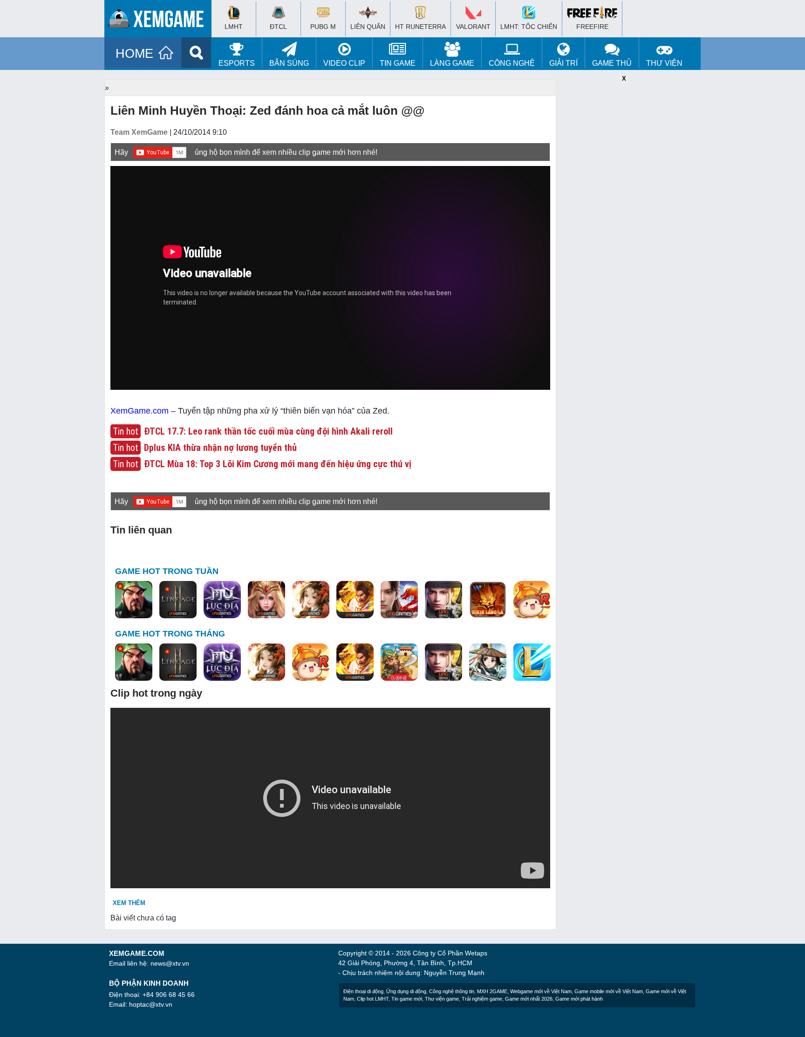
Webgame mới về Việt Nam (541, 991)
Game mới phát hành (579, 999)
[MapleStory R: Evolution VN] (532, 600)
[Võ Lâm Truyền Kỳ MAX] (443, 600)
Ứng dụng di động (406, 991)
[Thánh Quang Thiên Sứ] (266, 600)
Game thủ (612, 63)
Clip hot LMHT (373, 999)
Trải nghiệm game (482, 999)
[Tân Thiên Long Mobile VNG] (355, 600)
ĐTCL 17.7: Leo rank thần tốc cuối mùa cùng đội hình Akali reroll (268, 431)
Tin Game (398, 63)
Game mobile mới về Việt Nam (608, 991)
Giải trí (563, 63)
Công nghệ (512, 63)
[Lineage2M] (178, 600)
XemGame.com (139, 410)
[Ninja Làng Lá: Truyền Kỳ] (487, 600)
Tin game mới (406, 999)
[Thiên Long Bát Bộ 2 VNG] (399, 600)
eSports (236, 63)
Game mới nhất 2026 (529, 999)
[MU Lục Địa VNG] (222, 600)
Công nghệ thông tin (451, 991)
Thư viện (664, 63)
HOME (134, 54)
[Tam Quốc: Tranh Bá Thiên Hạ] (133, 600)
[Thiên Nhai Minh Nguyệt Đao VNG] (310, 600)
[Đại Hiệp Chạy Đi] (487, 662)
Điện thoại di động (363, 991)
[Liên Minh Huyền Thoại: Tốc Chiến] (532, 662)
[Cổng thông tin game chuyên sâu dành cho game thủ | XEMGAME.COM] (160, 21)
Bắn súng (289, 63)
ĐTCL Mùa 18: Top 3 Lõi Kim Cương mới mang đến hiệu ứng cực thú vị (277, 464)
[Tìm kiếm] (196, 52)
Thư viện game (442, 999)
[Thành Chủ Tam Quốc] (399, 662)
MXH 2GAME (492, 991)
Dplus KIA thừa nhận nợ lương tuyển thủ (220, 447)
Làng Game (452, 63)
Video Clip (344, 63)
